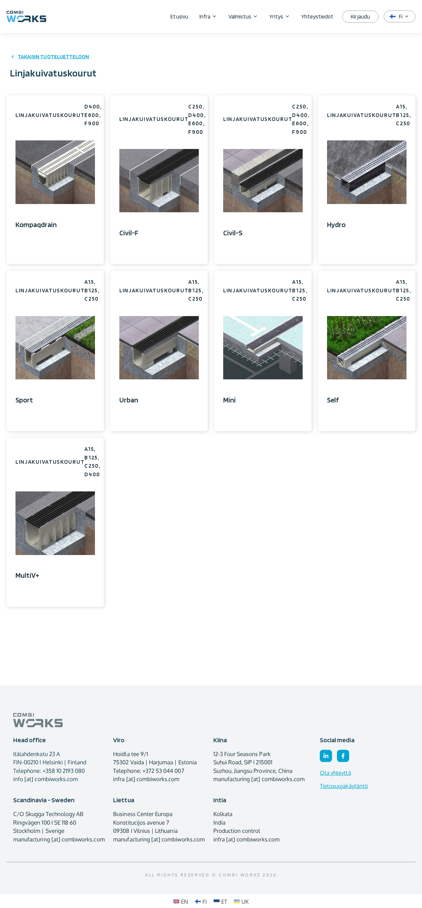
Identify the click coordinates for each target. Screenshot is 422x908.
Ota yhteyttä (335, 772)
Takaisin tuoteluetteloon (53, 56)
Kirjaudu (360, 16)
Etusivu (179, 16)
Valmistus (239, 16)
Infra (204, 16)
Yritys (276, 16)
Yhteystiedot (317, 16)
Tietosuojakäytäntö (344, 785)
